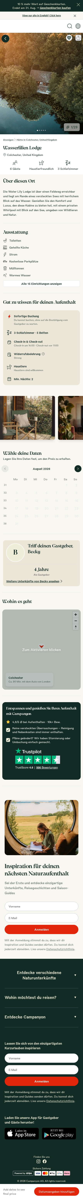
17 (16, 508)
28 (56, 516)
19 (36, 508)
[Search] (69, 26)
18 (26, 508)
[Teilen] (78, 38)
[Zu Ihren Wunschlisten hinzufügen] (69, 38)
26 (36, 516)
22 (66, 508)
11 (26, 500)
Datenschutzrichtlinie (60, 948)
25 (26, 516)
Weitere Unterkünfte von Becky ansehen (32, 581)
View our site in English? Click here (41, 15)
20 (46, 508)
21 (56, 508)
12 (36, 500)
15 (66, 500)
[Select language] (78, 26)
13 (46, 500)
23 (76, 508)
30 (76, 516)
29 (66, 516)
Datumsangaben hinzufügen (57, 1191)
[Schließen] (78, 5)
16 (76, 500)
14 (56, 500)
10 (16, 500)
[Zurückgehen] (5, 38)
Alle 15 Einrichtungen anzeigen (41, 283)
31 (16, 524)
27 (46, 516)
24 (17, 516)
